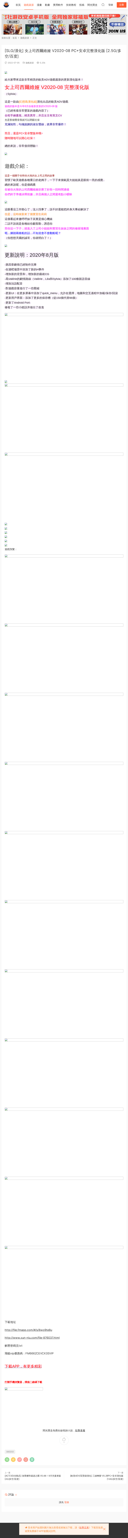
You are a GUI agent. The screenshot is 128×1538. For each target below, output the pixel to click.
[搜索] (103, 4)
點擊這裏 (84, 1527)
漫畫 (39, 4)
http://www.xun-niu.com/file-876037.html (32, 1337)
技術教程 (71, 4)
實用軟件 (58, 4)
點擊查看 (80, 1430)
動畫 (47, 4)
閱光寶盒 (92, 4)
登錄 (66, 1502)
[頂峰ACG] (6, 4)
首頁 (18, 4)
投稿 (81, 4)
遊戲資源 (29, 4)
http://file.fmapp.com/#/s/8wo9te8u (28, 1330)
